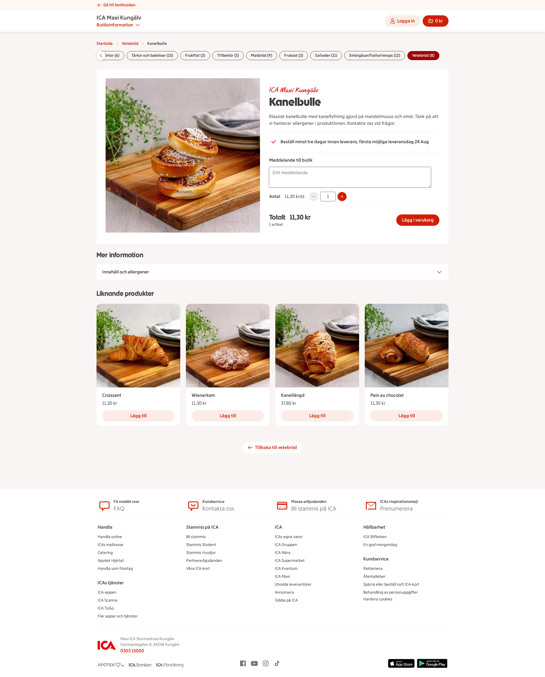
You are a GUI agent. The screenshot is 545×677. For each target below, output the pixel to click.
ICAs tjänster (111, 582)
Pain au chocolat (387, 395)
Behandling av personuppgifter (390, 592)
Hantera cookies (377, 599)
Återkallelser (374, 576)
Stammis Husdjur (201, 552)
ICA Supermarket (290, 560)
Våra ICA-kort (198, 568)
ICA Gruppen (286, 544)
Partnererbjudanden (204, 560)
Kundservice (376, 559)
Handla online (110, 536)
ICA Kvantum (286, 568)
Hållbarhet (374, 527)
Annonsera (284, 592)
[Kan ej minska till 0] (313, 196)
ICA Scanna (108, 600)
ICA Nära (282, 552)
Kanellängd (293, 395)
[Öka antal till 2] (342, 196)
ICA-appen (107, 592)
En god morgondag (380, 544)
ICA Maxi (282, 576)
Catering (105, 552)
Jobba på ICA (286, 600)
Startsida (105, 43)
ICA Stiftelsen (375, 536)
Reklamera (373, 568)
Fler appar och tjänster (118, 616)
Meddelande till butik (291, 160)
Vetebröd (130, 43)
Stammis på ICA (202, 527)
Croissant (111, 395)
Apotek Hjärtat (111, 560)
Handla (105, 527)
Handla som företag (115, 568)
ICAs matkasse (110, 544)
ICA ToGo (106, 608)
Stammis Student (201, 544)
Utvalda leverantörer (293, 584)
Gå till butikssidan (119, 5)
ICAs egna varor (289, 536)
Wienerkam (203, 395)
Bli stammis (196, 536)
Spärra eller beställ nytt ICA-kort (391, 584)
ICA (278, 527)
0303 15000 (132, 650)
